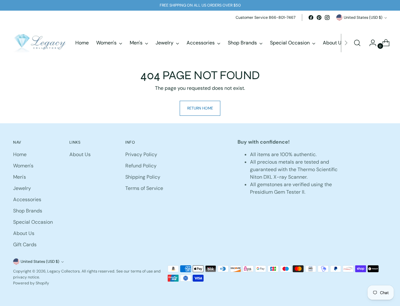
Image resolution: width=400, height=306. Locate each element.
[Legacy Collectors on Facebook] (311, 17)
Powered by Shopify (31, 283)
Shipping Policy (142, 177)
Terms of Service (144, 188)
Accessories (27, 199)
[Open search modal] (357, 43)
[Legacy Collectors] (39, 43)
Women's (23, 165)
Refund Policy (141, 165)
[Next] (346, 42)
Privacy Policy (141, 154)
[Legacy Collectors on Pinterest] (319, 17)
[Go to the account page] (370, 43)
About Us (23, 233)
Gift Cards (25, 244)
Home (20, 154)
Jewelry (22, 188)
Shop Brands (27, 210)
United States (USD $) (363, 17)
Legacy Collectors (63, 271)
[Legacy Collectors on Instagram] (327, 17)
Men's (19, 177)
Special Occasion (33, 222)
